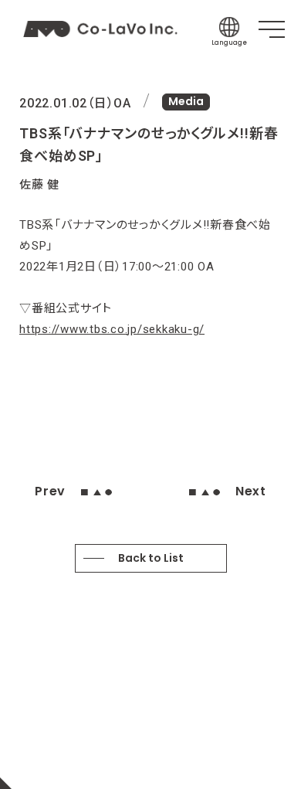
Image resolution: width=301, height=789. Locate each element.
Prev (50, 491)
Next (250, 491)
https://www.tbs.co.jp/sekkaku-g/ (112, 329)
